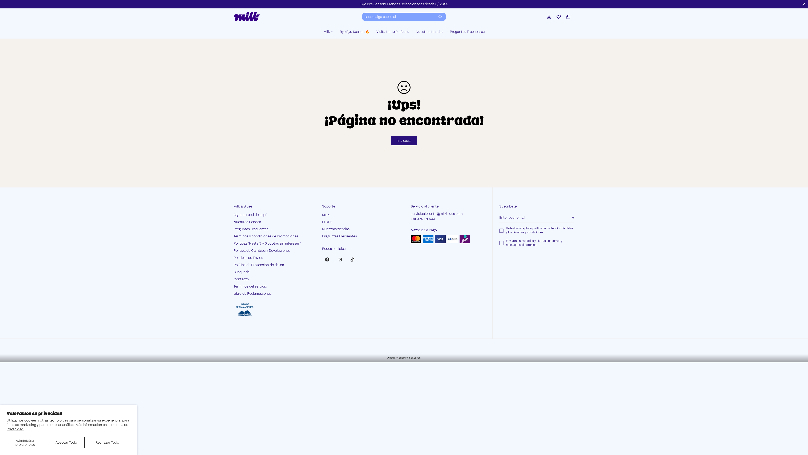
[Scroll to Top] (800, 432)
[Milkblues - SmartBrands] (247, 16)
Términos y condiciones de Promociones (266, 236)
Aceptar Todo (66, 442)
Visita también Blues (392, 31)
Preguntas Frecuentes (467, 31)
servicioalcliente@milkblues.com (437, 213)
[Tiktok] (352, 259)
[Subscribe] (569, 217)
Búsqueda (242, 272)
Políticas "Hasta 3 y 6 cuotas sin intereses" (267, 243)
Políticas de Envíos (248, 257)
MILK (326, 214)
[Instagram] (340, 259)
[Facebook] (327, 259)
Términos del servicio (250, 286)
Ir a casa (404, 140)
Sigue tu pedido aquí (250, 214)
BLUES (327, 221)
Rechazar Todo (107, 442)
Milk (327, 31)
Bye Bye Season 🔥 (355, 31)
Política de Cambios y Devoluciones (262, 250)
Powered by (404, 358)
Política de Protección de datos (259, 264)
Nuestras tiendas (429, 31)
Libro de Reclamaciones (252, 293)
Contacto (241, 279)
